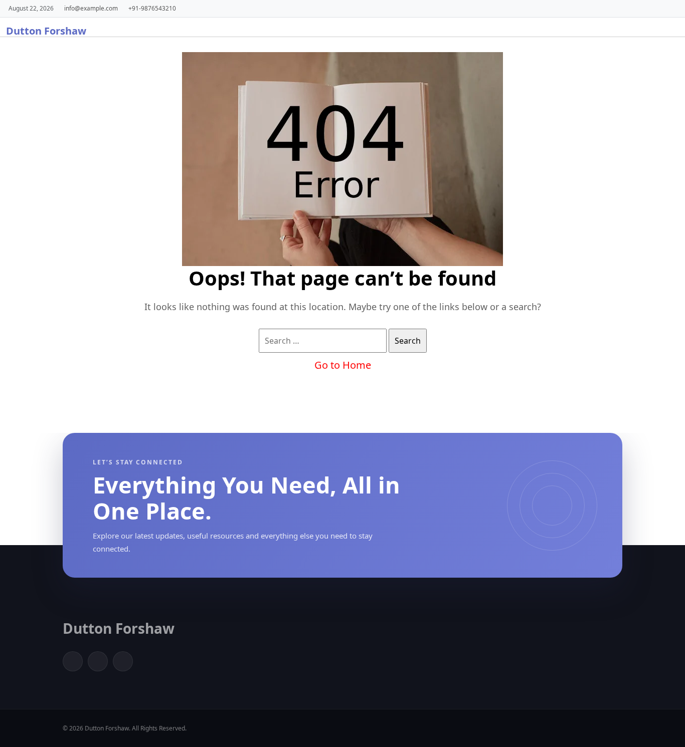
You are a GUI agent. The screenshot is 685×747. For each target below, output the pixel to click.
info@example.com (91, 8)
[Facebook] (73, 661)
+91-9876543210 (152, 8)
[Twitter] (98, 661)
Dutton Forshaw (46, 31)
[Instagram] (123, 661)
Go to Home (342, 365)
